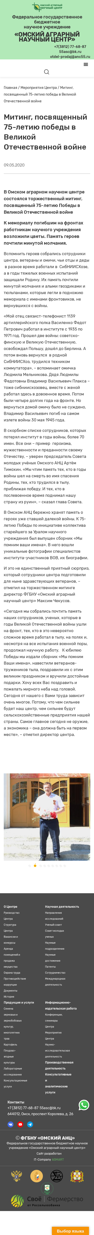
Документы (10, 990)
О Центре (10, 906)
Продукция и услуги (19, 1002)
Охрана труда (12, 972)
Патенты (50, 966)
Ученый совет (53, 924)
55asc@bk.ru (50, 1108)
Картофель (10, 1044)
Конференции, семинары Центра (53, 1020)
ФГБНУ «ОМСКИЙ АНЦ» (47, 1138)
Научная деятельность (62, 906)
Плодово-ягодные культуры (10, 1056)
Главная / (12, 88)
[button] (30, 866)
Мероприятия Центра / (40, 88)
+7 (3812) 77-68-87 (23, 1108)
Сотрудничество (55, 972)
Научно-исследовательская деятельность (57, 1050)
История (9, 996)
